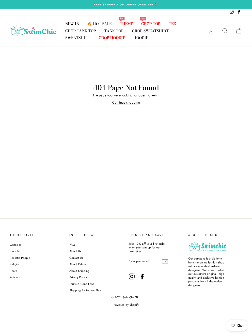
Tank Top (114, 31)
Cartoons (15, 245)
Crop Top (150, 24)
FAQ (72, 245)
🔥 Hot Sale (99, 24)
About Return (77, 264)
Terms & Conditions (81, 284)
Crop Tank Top (80, 31)
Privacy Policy (78, 277)
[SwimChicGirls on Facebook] (142, 276)
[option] (126, 4)
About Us (75, 251)
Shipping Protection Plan (85, 290)
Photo (13, 271)
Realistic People (20, 258)
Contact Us (76, 258)
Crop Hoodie (112, 38)
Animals (15, 277)
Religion (15, 264)
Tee (172, 24)
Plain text (15, 251)
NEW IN (72, 24)
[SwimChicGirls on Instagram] (132, 276)
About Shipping (79, 271)
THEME (126, 24)
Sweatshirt (77, 38)
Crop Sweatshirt (150, 31)
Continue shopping (126, 102)
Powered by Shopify (126, 305)
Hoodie (140, 38)
